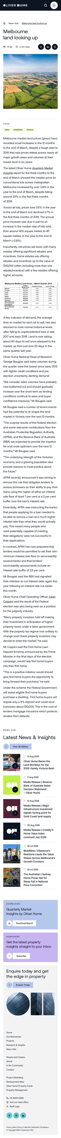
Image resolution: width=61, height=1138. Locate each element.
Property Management (17, 1090)
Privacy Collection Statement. (28, 1127)
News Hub (13, 23)
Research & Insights (15, 1045)
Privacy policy (11, 1127)
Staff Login (15, 1106)
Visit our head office (19, 1102)
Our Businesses (13, 1036)
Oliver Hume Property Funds (19, 1086)
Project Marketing (14, 1077)
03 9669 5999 (17, 1098)
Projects (10, 1041)
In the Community (14, 1065)
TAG (31, 1130)
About (9, 1061)
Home (9, 1032)
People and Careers (15, 1057)
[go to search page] (45, 5)
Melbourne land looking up (34, 23)
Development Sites (15, 1082)
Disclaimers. (44, 1127)
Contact (10, 1069)
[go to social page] (9, 1115)
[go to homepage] (15, 5)
